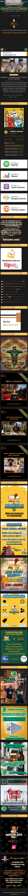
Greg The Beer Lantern (18, 95)
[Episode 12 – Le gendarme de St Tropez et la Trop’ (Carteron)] (14, 65)
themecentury (14, 894)
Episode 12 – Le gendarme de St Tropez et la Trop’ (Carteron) (14, 78)
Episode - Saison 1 (14, 74)
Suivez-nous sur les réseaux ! (11, 273)
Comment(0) (14, 97)
